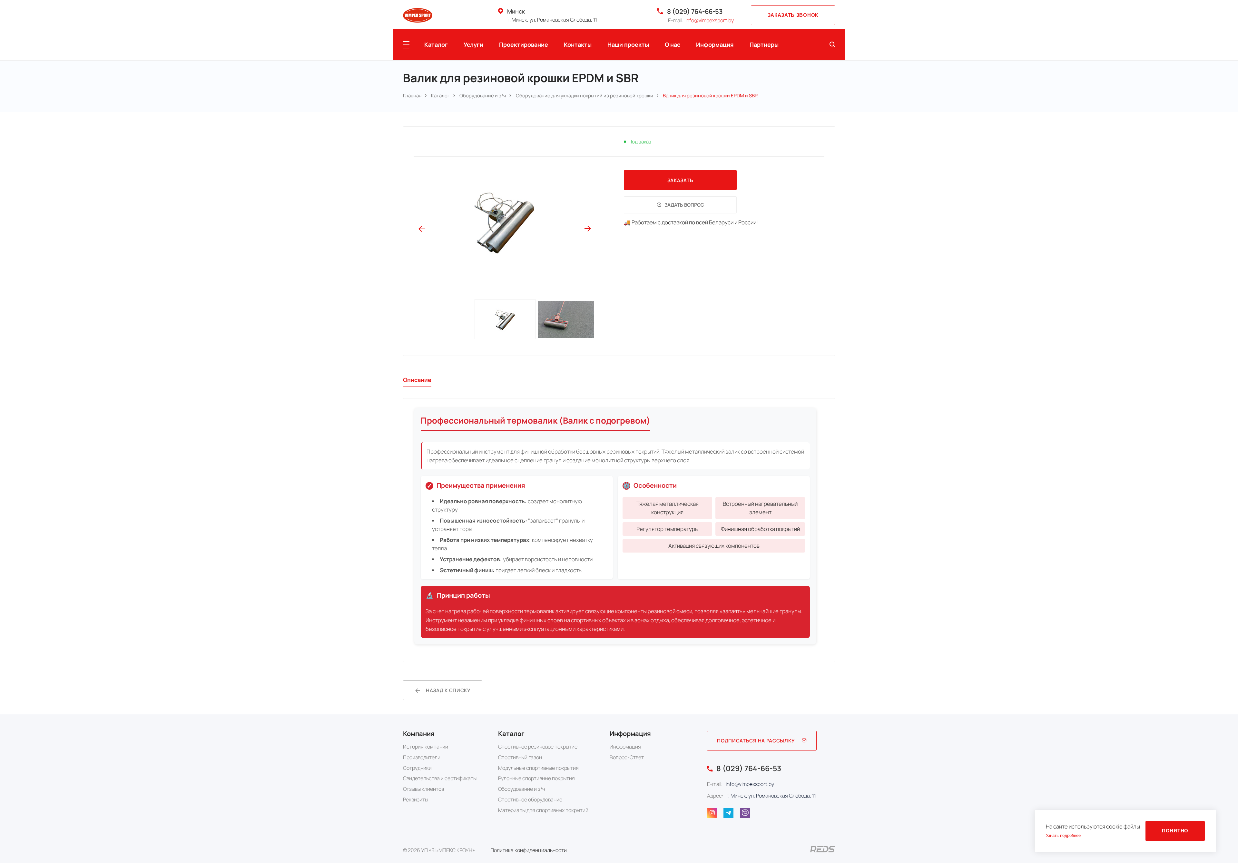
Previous (422, 229)
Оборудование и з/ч (521, 788)
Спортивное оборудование (530, 799)
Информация (715, 44)
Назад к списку (448, 690)
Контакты (578, 44)
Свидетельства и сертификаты (440, 778)
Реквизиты (415, 799)
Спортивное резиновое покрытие (537, 746)
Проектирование (523, 44)
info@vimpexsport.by (709, 20)
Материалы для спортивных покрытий (543, 810)
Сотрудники (417, 767)
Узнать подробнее (1063, 835)
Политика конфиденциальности (528, 850)
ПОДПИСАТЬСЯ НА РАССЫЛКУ (755, 740)
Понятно (1175, 830)
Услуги (473, 44)
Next (588, 229)
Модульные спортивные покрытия (538, 767)
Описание (417, 380)
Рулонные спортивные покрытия (536, 778)
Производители (421, 757)
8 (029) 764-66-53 (694, 11)
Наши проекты (628, 44)
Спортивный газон (520, 757)
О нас (672, 44)
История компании (425, 746)
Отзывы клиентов (423, 788)
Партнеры (764, 44)
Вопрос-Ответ (627, 757)
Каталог (436, 44)
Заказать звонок (793, 15)
